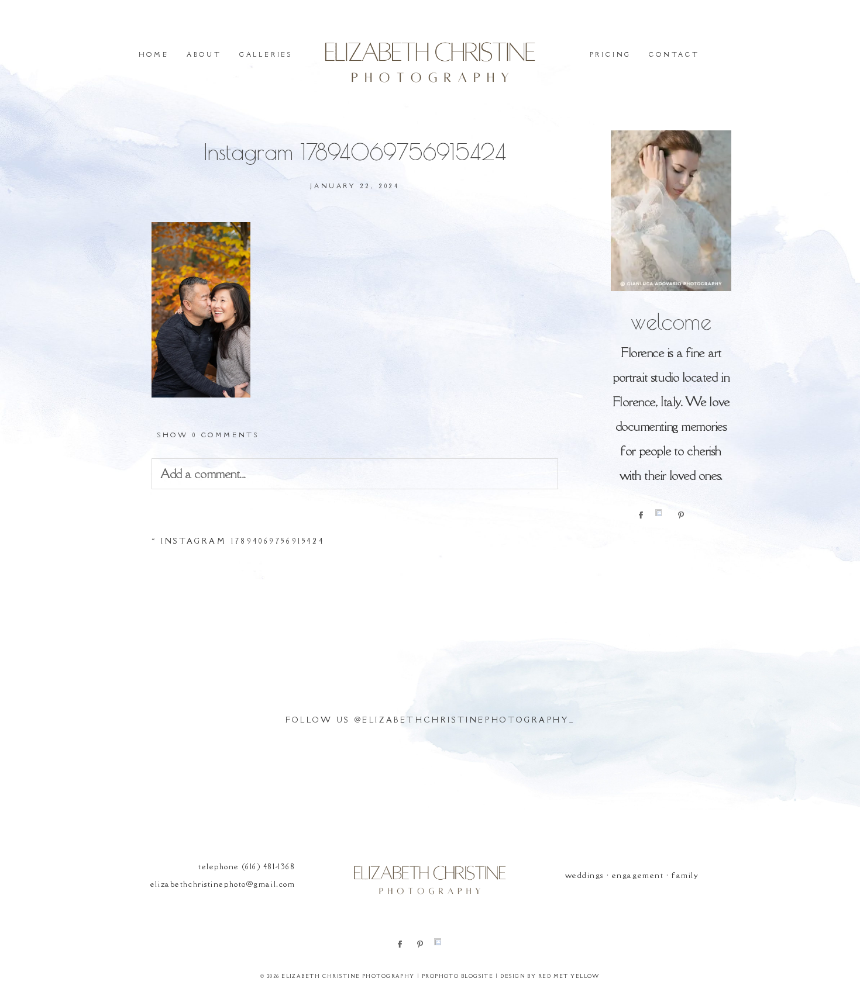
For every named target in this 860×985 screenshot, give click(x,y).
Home (154, 54)
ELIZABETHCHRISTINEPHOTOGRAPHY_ (468, 720)
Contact (674, 54)
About (204, 54)
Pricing (611, 54)
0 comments (208, 435)
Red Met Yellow (569, 976)
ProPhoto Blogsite (457, 976)
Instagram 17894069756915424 (242, 541)
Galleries (266, 54)
